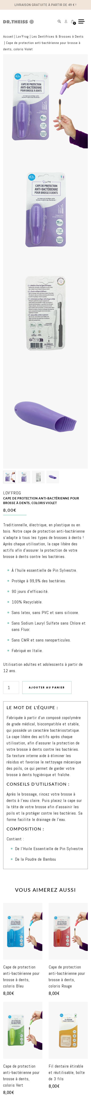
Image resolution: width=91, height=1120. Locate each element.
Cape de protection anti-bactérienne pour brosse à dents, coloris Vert (21, 1075)
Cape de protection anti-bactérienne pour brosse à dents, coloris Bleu (21, 976)
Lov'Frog (22, 36)
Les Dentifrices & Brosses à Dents (58, 36)
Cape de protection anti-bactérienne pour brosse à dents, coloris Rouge (67, 976)
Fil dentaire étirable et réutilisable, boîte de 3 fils (67, 1072)
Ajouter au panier (47, 687)
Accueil (8, 36)
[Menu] (83, 21)
